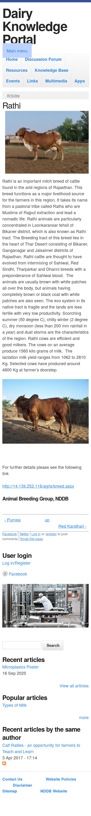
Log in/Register (16, 563)
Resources (17, 70)
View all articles (74, 685)
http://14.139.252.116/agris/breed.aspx (38, 486)
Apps (79, 81)
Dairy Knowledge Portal (34, 25)
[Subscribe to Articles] (4, 763)
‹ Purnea (12, 520)
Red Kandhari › (72, 526)
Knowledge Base (51, 70)
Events (13, 81)
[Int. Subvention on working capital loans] (45, 606)
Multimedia (56, 81)
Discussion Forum (43, 59)
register (51, 533)
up (47, 520)
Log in (36, 533)
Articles (13, 95)
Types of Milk (14, 705)
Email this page (31, 538)
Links (32, 81)
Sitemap (9, 791)
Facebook (9, 533)
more (84, 717)
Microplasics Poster (20, 667)
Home (12, 59)
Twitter (24, 533)
